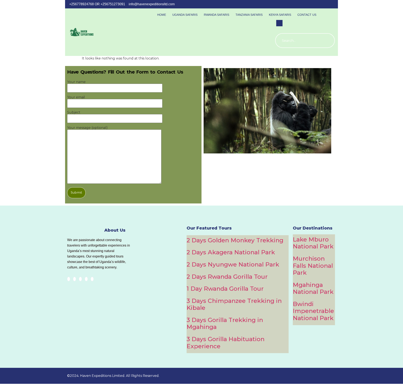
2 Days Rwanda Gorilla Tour (227, 276)
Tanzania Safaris (249, 14)
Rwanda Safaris (216, 14)
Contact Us (306, 14)
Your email (76, 97)
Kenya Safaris (280, 14)
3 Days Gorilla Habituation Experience (225, 342)
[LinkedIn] (80, 279)
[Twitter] (74, 279)
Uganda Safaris (185, 14)
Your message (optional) (87, 128)
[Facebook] (68, 279)
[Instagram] (92, 279)
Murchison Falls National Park (313, 265)
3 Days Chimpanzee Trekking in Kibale (234, 304)
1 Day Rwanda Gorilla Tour (225, 288)
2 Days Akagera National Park (231, 252)
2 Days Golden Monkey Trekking (235, 240)
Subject (73, 112)
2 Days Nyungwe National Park (233, 264)
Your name (76, 82)
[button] (279, 23)
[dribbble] (86, 279)
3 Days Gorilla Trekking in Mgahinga (225, 323)
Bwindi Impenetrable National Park (313, 311)
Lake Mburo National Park (313, 243)
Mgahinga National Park (313, 288)
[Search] (327, 40)
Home (161, 14)
